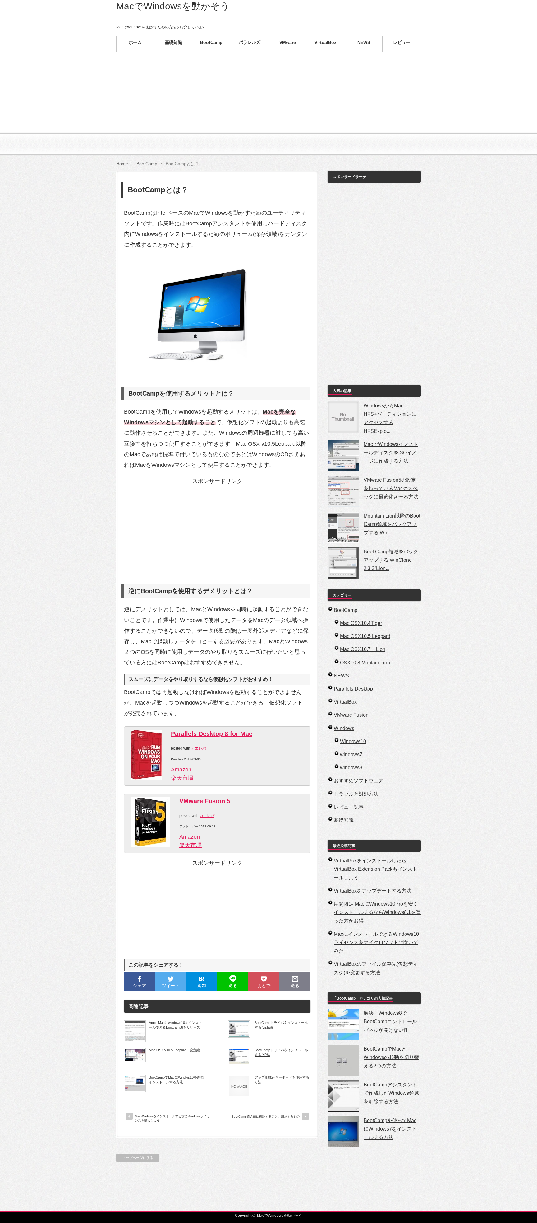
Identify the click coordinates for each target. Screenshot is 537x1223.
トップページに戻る (137, 1158)
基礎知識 (344, 820)
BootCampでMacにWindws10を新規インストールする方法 (176, 1079)
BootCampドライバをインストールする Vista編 (281, 1025)
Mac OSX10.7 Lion (362, 649)
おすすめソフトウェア (358, 780)
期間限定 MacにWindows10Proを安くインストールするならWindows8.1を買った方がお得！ (377, 912)
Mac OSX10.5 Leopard (365, 636)
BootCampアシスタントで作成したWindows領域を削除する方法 (391, 1093)
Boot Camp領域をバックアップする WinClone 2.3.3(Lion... (391, 560)
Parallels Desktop (353, 688)
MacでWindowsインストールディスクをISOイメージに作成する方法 (391, 453)
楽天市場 (182, 778)
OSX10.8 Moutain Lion (365, 662)
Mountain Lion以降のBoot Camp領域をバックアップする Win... (392, 524)
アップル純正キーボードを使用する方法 (282, 1079)
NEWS (341, 675)
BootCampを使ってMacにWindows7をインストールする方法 (390, 1129)
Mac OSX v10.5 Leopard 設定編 (174, 1050)
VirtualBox (345, 702)
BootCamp (146, 163)
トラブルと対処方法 (356, 794)
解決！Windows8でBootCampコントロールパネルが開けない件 (390, 1021)
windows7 (351, 754)
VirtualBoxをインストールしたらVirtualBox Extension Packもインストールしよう (375, 869)
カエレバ (198, 748)
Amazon (181, 769)
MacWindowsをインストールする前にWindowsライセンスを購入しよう (172, 1118)
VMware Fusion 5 (204, 801)
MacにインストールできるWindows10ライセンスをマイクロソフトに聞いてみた (376, 942)
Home (122, 163)
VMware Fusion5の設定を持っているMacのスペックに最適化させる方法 (391, 488)
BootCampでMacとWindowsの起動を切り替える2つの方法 (391, 1057)
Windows (344, 728)
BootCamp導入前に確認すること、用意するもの (266, 1116)
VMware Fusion (351, 715)
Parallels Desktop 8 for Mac (211, 733)
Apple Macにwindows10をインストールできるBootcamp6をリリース (175, 1025)
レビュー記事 (349, 807)
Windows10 (353, 741)
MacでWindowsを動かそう (173, 6)
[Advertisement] (268, 112)
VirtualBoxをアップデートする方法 (372, 890)
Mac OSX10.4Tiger (361, 623)
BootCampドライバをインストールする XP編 (281, 1052)
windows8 (351, 767)
